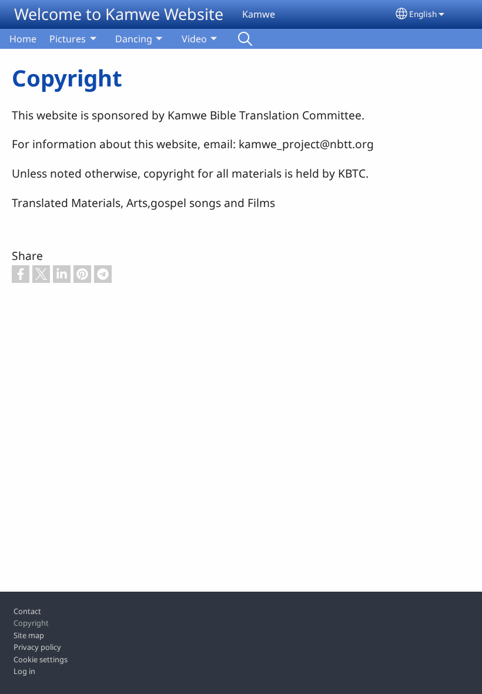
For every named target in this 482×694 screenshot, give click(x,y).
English (423, 13)
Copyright (31, 623)
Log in (24, 671)
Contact (27, 611)
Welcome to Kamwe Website (118, 14)
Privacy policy (37, 647)
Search (245, 39)
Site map (29, 635)
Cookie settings (41, 659)
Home (22, 38)
